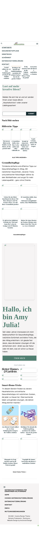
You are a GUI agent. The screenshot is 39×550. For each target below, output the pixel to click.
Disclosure (26, 518)
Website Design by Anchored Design (19, 520)
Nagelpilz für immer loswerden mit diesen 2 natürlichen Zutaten (33, 68)
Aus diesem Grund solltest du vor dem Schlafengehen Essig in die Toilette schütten (6, 71)
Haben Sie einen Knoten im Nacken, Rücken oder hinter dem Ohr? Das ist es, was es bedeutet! (29, 223)
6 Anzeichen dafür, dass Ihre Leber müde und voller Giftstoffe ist (16, 145)
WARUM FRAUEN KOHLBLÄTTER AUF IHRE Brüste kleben (25, 146)
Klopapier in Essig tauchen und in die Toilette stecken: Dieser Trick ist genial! (26, 71)
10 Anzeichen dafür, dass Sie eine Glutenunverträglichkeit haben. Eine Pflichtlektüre (28, 200)
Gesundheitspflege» (19, 234)
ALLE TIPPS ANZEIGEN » (19, 157)
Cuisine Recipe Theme (22, 516)
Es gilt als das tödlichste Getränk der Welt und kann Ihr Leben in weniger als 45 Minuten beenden (10, 224)
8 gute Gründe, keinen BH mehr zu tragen (33, 142)
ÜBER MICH (19, 358)
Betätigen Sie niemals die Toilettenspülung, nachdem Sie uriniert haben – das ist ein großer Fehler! (16, 73)
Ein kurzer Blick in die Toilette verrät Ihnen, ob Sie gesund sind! (6, 144)
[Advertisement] (19, 20)
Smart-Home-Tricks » (19, 472)
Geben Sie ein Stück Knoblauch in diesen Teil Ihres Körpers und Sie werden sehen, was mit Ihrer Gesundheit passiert (10, 200)
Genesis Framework (15, 518)
